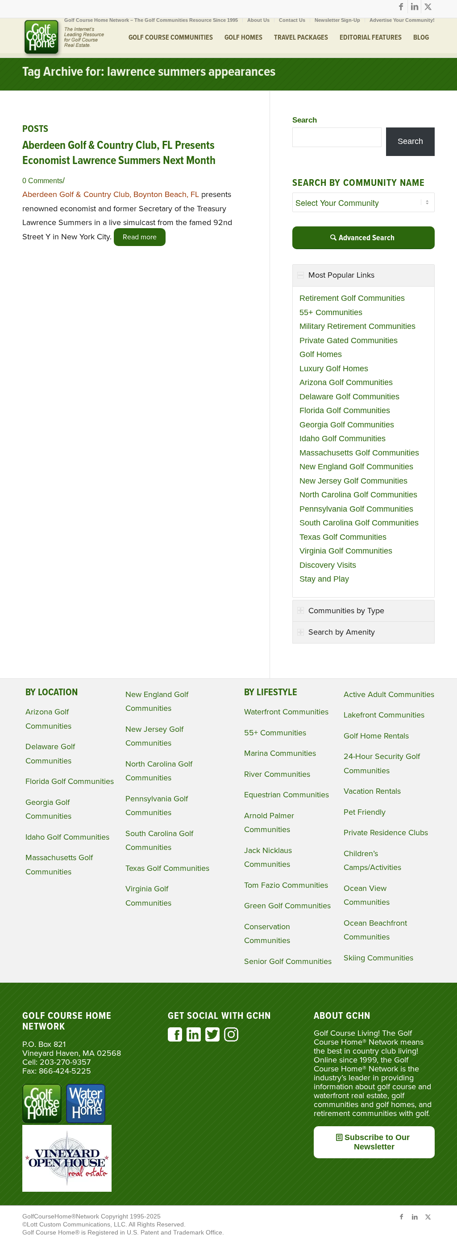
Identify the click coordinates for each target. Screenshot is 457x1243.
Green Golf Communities (287, 906)
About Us (258, 20)
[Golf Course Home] (63, 37)
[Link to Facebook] (401, 6)
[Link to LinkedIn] (414, 6)
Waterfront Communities (286, 712)
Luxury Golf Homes (333, 368)
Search (304, 120)
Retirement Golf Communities (352, 298)
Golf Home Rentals (376, 736)
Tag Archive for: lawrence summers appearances (148, 72)
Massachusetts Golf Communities (359, 452)
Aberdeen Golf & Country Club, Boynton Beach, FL (110, 194)
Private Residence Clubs (386, 832)
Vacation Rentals (372, 791)
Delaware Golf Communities (349, 396)
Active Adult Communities (389, 694)
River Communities (277, 774)
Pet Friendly (365, 812)
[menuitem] (151, 20)
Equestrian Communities (286, 795)
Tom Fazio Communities (286, 885)
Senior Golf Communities (288, 961)
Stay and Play (324, 578)
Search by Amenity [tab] (341, 632)
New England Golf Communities (356, 466)
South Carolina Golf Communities (359, 522)
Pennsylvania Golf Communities (356, 509)
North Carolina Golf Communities (358, 494)
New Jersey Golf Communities (353, 480)
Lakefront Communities (384, 715)
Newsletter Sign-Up (337, 20)
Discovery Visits (327, 565)
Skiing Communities (378, 958)
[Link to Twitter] (428, 6)
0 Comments (42, 180)
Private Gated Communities (348, 340)
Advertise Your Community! (402, 20)
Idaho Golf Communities (342, 438)
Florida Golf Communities (344, 410)
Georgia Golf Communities (346, 424)
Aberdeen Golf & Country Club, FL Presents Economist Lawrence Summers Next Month (119, 153)
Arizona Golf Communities (346, 382)
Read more (140, 237)
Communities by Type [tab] (346, 610)
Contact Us (292, 20)
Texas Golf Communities (342, 537)
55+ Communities (330, 312)
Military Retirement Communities (357, 326)
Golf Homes (320, 354)
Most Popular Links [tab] (341, 275)
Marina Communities (280, 753)
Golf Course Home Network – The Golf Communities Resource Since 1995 (151, 20)
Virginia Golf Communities (345, 550)
